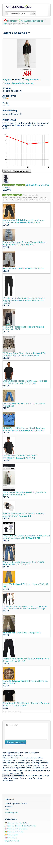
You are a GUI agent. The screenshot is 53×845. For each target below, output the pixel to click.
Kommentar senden (16, 742)
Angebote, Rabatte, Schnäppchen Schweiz (21, 826)
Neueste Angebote (11, 812)
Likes (7, 809)
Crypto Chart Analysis (12, 841)
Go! (33, 13)
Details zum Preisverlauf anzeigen (16, 171)
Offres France (11, 838)
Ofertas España (12, 835)
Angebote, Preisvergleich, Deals (18, 823)
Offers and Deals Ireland (15, 832)
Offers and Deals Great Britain (17, 829)
